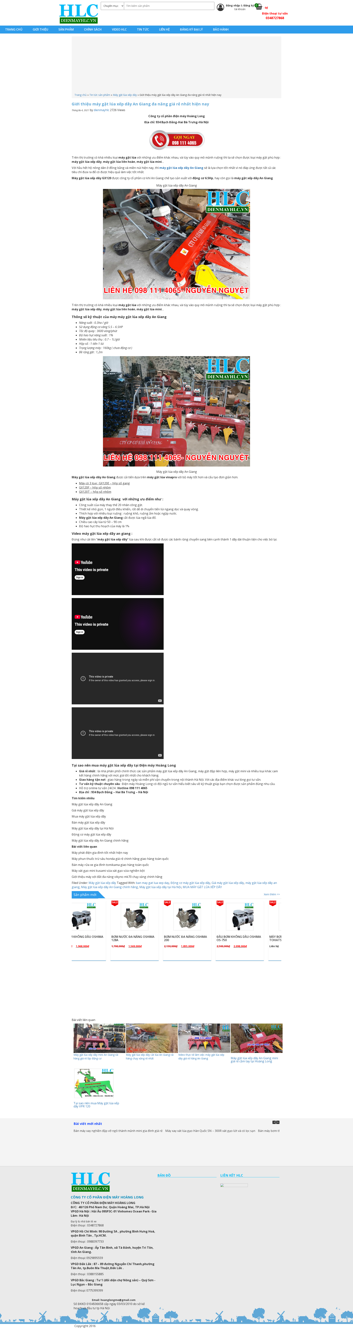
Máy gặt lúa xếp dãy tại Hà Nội (160, 887)
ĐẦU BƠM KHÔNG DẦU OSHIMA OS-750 (149, 938)
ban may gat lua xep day (152, 883)
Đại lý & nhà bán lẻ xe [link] (84, 1221)
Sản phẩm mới (85, 894)
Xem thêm (99, 925)
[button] (277, 1122)
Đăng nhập (233, 5)
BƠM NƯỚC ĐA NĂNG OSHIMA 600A (253, 938)
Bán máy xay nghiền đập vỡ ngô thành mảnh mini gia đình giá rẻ (118, 1131)
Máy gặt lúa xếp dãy (125, 95)
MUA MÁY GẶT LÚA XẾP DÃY (202, 887)
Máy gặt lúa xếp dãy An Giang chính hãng (109, 887)
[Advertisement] (176, 65)
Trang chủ (80, 95)
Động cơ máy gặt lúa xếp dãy (190, 883)
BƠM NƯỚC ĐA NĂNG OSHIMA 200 (95, 938)
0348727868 (275, 18)
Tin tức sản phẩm (99, 95)
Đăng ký (248, 5)
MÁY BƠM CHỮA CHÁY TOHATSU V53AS (195, 938)
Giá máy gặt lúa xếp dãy (228, 883)
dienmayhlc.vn (78, 14)
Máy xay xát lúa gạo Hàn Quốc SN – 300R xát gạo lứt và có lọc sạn (210, 1131)
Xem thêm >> (272, 894)
